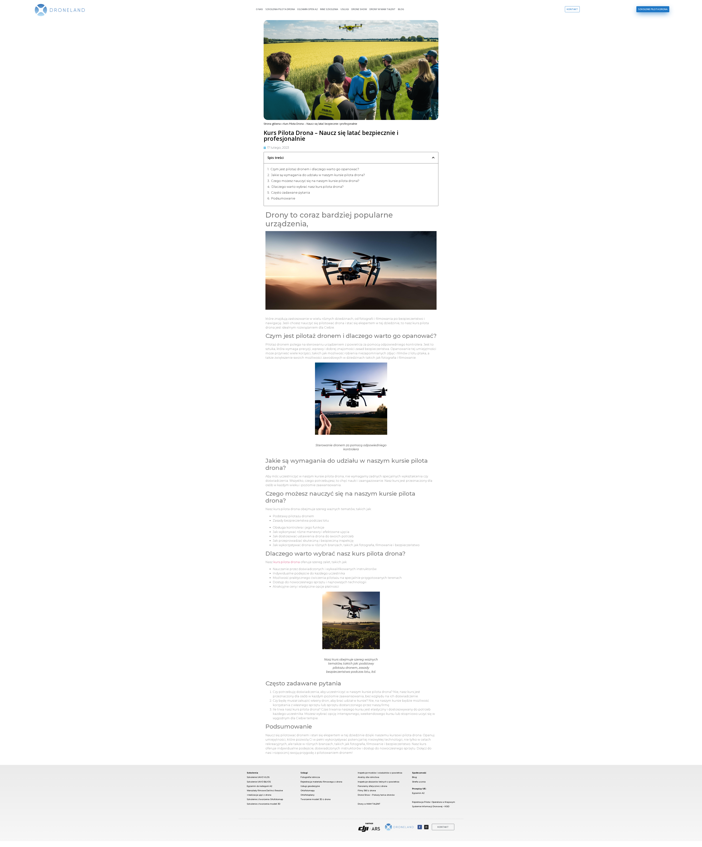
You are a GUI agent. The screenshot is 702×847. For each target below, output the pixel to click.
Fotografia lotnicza (310, 777)
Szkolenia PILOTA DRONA (280, 9)
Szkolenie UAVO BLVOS (259, 781)
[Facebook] (420, 827)
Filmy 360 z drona (367, 790)
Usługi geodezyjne (310, 786)
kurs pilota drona (286, 562)
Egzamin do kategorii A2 (259, 786)
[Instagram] (426, 827)
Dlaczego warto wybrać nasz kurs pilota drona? (307, 186)
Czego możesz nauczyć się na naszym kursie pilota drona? (315, 181)
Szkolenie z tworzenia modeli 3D (263, 804)
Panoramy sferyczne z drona (372, 786)
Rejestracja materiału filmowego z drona (321, 781)
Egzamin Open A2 (307, 9)
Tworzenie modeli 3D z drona (316, 799)
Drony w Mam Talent (382, 9)
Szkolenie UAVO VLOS (258, 777)
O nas (259, 9)
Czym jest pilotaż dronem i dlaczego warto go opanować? (315, 169)
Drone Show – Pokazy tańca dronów (376, 795)
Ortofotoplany (307, 795)
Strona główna (272, 123)
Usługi (345, 9)
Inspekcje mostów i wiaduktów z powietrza (380, 772)
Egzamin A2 (418, 793)
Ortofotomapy (308, 790)
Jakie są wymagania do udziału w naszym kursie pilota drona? (318, 175)
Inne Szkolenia (329, 9)
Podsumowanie (283, 198)
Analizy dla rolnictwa (368, 777)
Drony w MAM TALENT (369, 804)
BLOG (401, 9)
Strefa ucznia (419, 781)
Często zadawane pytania (290, 192)
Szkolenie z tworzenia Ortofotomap (265, 799)
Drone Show (359, 9)
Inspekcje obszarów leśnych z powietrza (378, 781)
